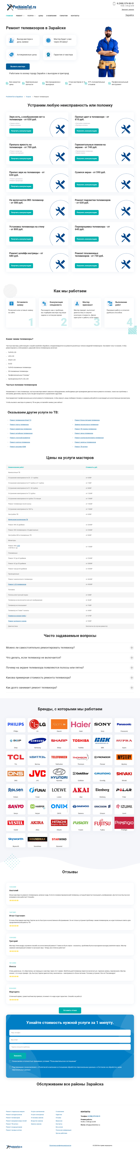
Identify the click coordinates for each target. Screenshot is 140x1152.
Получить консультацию (21, 131)
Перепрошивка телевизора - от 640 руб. (92, 228)
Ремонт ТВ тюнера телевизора (85, 429)
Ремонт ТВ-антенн (81, 446)
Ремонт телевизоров (13, 1117)
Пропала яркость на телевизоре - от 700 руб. (23, 146)
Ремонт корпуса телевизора (20, 442)
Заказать (18, 1056)
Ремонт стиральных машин (15, 1111)
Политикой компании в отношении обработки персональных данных (67, 1067)
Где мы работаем (61, 1133)
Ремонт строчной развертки (20, 438)
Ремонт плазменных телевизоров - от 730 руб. (89, 254)
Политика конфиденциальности (60, 1145)
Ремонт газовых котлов (14, 1130)
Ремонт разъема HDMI (18, 446)
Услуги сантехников (37, 1111)
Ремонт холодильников (14, 1114)
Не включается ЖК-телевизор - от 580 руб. (26, 201)
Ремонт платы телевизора (19, 424)
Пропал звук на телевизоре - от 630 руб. (27, 173)
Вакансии (59, 1121)
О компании (60, 1111)
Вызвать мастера (17, 66)
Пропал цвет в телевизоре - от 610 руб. (92, 118)
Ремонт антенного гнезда (17, 621)
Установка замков (37, 1117)
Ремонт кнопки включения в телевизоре (89, 438)
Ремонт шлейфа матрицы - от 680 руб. (26, 254)
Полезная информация (63, 1130)
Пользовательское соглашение (63, 1061)
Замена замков (36, 1124)
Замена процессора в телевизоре (86, 424)
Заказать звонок (128, 9)
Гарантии (59, 1114)
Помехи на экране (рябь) (17, 616)
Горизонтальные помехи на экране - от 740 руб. (90, 146)
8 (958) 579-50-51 (125, 3)
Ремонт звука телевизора (84, 433)
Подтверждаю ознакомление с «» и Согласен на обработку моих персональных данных (67, 1068)
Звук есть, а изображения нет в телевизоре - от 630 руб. (27, 118)
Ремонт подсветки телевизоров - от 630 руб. (92, 201)
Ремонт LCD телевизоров (17, 584)
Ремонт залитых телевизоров (85, 442)
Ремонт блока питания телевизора (87, 420)
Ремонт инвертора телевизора (21, 429)
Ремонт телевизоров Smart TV (20, 420)
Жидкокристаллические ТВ (18, 519)
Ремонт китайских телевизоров (21, 433)
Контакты (59, 1124)
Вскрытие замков (37, 1121)
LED (18, 546)
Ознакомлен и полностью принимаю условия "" (44, 1061)
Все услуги (59, 1127)
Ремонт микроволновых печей (16, 1121)
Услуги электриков (37, 1114)
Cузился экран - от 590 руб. (90, 172)
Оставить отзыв (70, 1010)
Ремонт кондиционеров (14, 1127)
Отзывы (58, 1117)
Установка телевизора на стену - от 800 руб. (26, 228)
